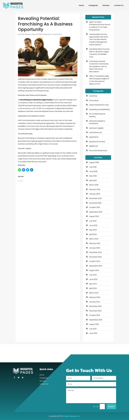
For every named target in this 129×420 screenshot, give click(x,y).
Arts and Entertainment (98, 150)
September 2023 (95, 320)
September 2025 (95, 212)
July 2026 (93, 167)
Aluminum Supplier (96, 128)
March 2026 (93, 185)
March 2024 (93, 293)
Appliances (93, 146)
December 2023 (95, 306)
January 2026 (94, 194)
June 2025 (93, 225)
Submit (111, 406)
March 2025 (93, 239)
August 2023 (94, 324)
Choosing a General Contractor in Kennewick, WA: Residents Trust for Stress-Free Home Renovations (99, 66)
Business (47, 34)
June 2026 (93, 171)
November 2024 (95, 257)
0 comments (57, 34)
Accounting (93, 100)
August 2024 (94, 270)
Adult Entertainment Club (99, 105)
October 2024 (94, 261)
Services (105, 5)
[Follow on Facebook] (14, 377)
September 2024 (95, 266)
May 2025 (93, 230)
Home (81, 5)
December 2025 (95, 198)
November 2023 (95, 311)
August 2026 (94, 162)
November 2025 (95, 203)
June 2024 (93, 279)
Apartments (93, 137)
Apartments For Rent (97, 141)
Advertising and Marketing (99, 109)
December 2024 (95, 252)
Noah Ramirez (25, 34)
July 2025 (93, 221)
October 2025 (94, 207)
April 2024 (93, 288)
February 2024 (94, 297)
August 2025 (94, 216)
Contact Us (118, 5)
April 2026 (93, 180)
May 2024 (93, 284)
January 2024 (94, 302)
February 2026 (94, 189)
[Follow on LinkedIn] (22, 377)
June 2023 (93, 333)
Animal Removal (95, 132)
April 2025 (93, 234)
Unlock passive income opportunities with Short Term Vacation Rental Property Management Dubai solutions (98, 39)
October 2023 (94, 315)
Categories (93, 5)
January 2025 (94, 248)
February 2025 (94, 243)
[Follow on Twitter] (18, 377)
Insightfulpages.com (71, 416)
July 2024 (93, 275)
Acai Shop (93, 96)
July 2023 (92, 329)
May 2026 (93, 176)
